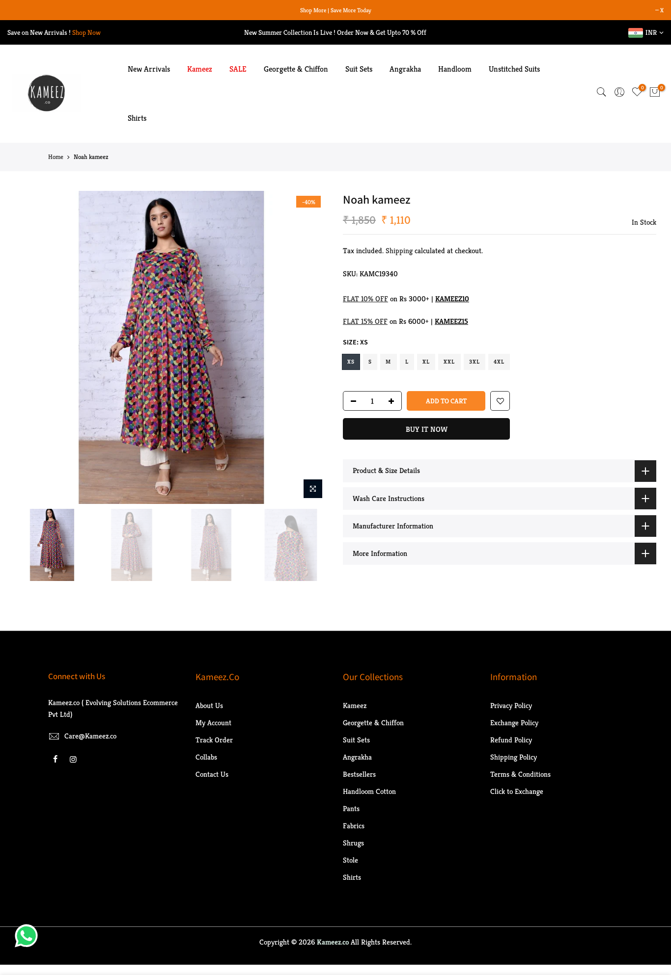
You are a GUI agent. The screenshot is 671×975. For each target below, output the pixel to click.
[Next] (311, 347)
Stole (350, 860)
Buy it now (426, 429)
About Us (209, 705)
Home (55, 157)
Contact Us (212, 774)
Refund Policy (511, 739)
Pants (351, 808)
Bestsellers (359, 774)
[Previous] (32, 347)
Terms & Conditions (520, 774)
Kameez (199, 69)
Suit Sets (358, 69)
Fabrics (353, 825)
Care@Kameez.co (90, 735)
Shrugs (353, 842)
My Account (213, 722)
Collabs (206, 757)
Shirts (137, 118)
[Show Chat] (29, 935)
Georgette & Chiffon (296, 69)
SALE (238, 69)
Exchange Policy (514, 722)
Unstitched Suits (514, 69)
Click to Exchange (516, 791)
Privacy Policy (511, 705)
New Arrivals (149, 69)
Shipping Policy (513, 757)
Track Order (214, 739)
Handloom (455, 69)
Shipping (399, 250)
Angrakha (405, 69)
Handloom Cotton (369, 791)
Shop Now (86, 32)
